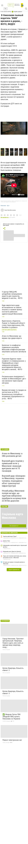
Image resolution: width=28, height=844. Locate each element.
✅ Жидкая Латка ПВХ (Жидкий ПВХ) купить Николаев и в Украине (11, 716)
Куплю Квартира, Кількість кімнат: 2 (12, 669)
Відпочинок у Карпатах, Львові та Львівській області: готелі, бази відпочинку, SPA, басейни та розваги (13, 324)
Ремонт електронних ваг (12, 740)
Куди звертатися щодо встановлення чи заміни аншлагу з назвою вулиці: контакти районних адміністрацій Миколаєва (12, 309)
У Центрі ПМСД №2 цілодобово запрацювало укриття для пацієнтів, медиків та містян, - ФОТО (12, 295)
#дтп (8, 205)
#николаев (3, 205)
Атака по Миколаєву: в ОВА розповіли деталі (12, 454)
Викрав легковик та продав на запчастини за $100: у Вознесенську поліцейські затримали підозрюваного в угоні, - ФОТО (14, 394)
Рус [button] (6, 8)
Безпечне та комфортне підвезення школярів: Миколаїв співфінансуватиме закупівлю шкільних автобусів (14, 348)
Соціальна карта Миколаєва (12, 516)
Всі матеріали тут (14, 526)
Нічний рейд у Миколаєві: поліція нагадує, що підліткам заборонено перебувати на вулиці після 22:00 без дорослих (14, 496)
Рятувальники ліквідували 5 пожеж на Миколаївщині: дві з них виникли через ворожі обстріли (14, 379)
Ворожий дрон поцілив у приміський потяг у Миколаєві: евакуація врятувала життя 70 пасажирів (13, 466)
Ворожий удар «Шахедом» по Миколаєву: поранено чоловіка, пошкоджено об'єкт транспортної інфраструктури (13, 481)
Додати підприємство (14, 569)
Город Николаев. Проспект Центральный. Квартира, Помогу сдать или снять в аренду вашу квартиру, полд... (13, 643)
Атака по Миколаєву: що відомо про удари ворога (12, 337)
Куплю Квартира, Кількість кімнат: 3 (12, 692)
